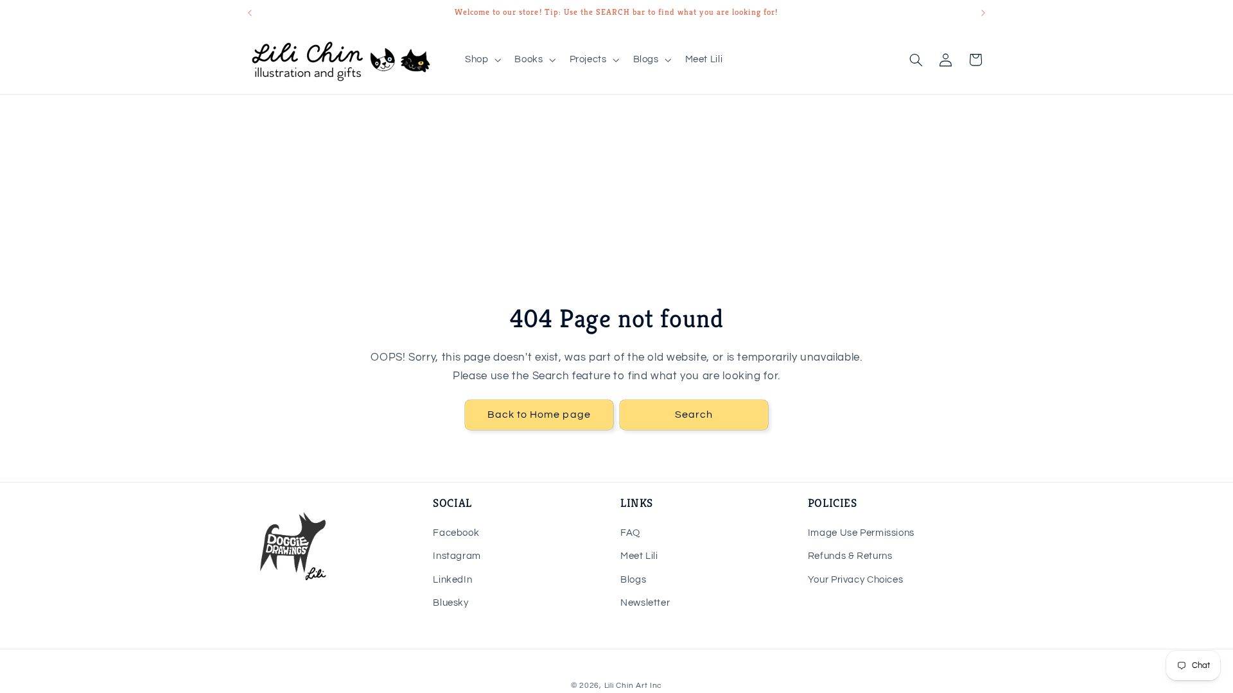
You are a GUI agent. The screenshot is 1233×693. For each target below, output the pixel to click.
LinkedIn (452, 580)
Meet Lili (639, 556)
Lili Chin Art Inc (633, 685)
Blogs (633, 580)
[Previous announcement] (250, 13)
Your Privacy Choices (856, 580)
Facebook (456, 533)
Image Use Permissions (861, 533)
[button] (481, 60)
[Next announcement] (983, 13)
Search (694, 415)
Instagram (457, 556)
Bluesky (450, 603)
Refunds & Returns (850, 556)
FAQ (630, 533)
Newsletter (645, 603)
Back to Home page (539, 415)
